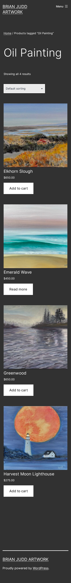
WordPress (40, 568)
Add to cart (18, 188)
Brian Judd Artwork (26, 559)
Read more (18, 289)
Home (7, 33)
